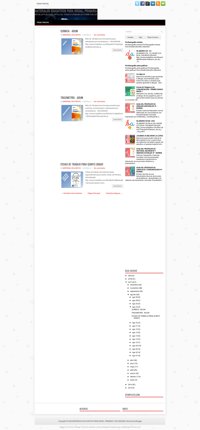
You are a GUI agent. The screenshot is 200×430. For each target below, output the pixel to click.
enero (132, 380)
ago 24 (135, 307)
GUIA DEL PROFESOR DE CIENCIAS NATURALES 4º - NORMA (146, 106)
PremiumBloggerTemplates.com (109, 427)
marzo (132, 373)
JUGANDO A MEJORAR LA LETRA (149, 136)
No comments (99, 35)
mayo (132, 367)
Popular (130, 37)
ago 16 (135, 329)
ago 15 (135, 332)
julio (131, 360)
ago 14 (135, 336)
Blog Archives (153, 37)
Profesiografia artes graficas (136, 66)
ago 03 (135, 349)
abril (132, 370)
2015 (130, 388)
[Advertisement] (48, 70)
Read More (117, 50)
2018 (130, 279)
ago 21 (135, 326)
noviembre (134, 288)
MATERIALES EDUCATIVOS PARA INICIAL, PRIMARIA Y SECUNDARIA (75, 10)
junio (132, 363)
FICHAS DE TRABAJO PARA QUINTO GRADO (82, 164)
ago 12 (135, 339)
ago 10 (135, 342)
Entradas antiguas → (114, 193)
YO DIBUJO (140, 74)
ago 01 (135, 356)
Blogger (139, 421)
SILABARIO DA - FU (143, 51)
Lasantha (92, 427)
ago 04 (135, 346)
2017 (130, 282)
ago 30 (135, 297)
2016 (130, 385)
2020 (130, 276)
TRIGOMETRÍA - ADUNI (72, 97)
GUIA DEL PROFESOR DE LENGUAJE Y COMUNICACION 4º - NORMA (149, 170)
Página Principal (43, 3)
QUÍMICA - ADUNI (69, 31)
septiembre (134, 291)
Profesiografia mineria (133, 42)
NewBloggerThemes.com (131, 427)
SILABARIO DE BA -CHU (145, 121)
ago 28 (135, 300)
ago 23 (135, 323)
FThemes (70, 427)
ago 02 (135, 352)
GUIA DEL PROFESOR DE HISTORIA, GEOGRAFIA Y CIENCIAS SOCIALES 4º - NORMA (149, 151)
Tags (140, 37)
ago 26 (135, 304)
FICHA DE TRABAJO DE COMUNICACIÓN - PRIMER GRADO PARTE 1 (149, 89)
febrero (133, 377)
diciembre (134, 285)
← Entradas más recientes (71, 193)
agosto (133, 295)
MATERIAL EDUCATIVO (72, 35)
